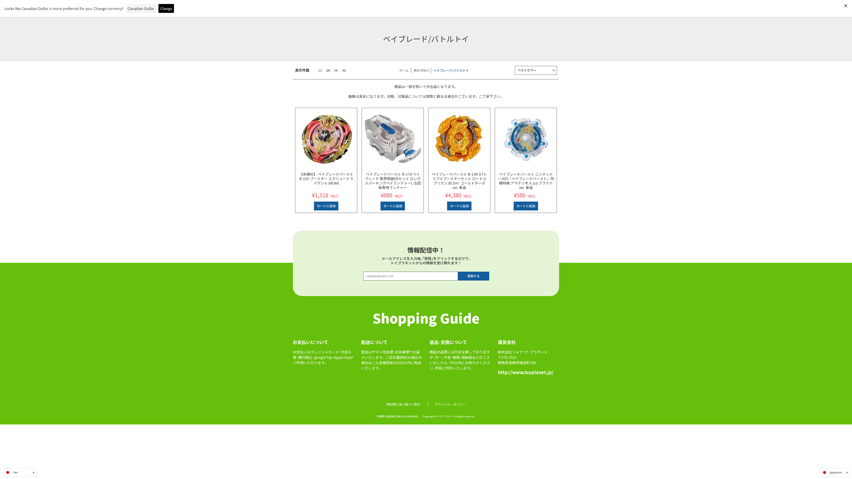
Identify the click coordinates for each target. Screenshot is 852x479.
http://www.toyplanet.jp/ (526, 372)
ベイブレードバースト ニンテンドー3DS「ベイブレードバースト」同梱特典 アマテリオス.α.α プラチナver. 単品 (526, 180)
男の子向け (421, 70)
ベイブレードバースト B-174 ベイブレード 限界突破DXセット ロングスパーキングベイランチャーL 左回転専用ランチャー (393, 180)
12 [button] (320, 70)
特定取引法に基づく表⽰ (403, 404)
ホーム (403, 70)
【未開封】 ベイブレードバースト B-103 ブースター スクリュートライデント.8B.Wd (326, 178)
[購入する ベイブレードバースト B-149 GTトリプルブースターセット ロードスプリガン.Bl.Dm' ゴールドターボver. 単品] (459, 138)
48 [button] (344, 70)
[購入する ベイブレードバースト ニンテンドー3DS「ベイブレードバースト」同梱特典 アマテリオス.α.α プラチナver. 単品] (525, 138)
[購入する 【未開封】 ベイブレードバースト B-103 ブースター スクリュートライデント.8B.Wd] (326, 138)
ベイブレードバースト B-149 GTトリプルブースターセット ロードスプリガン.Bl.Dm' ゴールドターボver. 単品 (459, 180)
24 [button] (328, 70)
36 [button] (336, 70)
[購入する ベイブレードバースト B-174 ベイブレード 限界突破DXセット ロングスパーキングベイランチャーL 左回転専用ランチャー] (392, 138)
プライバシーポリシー (450, 404)
